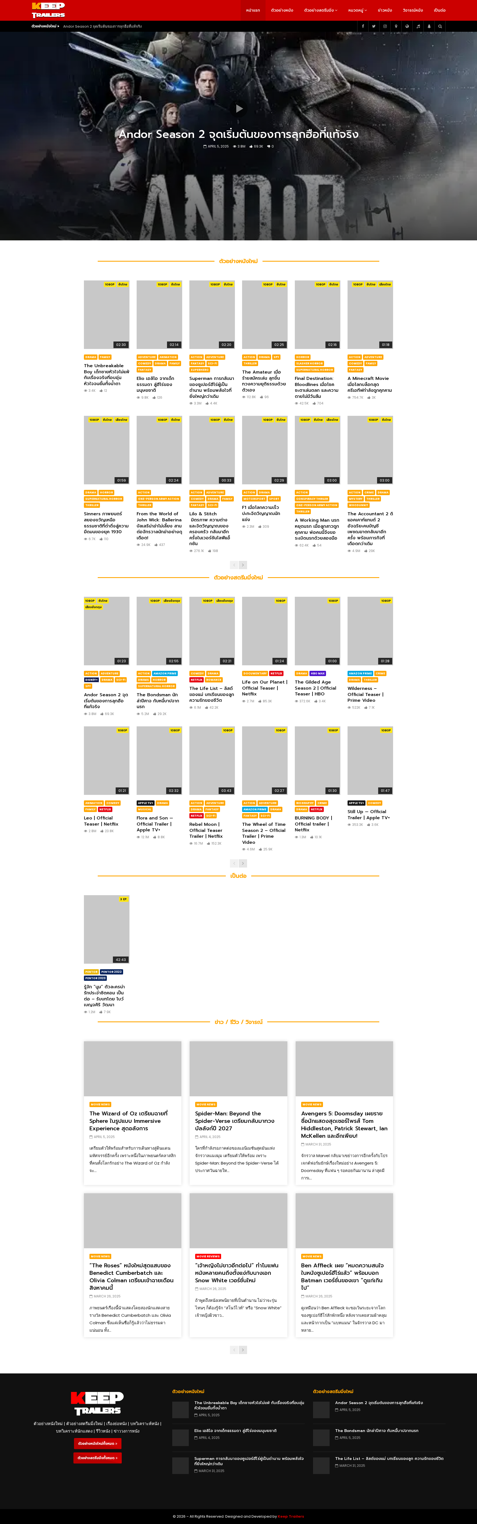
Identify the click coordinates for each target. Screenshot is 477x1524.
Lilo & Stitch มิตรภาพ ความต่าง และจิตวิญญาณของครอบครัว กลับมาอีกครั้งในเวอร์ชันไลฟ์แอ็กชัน (209, 529)
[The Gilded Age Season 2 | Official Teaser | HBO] (317, 631)
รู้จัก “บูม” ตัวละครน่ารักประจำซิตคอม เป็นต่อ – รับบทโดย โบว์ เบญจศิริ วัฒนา (104, 996)
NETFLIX (196, 680)
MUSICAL (144, 809)
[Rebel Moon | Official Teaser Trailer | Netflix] (212, 760)
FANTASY (144, 370)
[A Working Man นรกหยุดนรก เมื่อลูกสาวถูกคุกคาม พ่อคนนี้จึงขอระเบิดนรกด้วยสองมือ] (317, 450)
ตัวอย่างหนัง (282, 10)
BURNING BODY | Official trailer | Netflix (313, 824)
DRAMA (90, 357)
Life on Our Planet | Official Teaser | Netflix (264, 688)
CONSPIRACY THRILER (312, 499)
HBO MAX (318, 673)
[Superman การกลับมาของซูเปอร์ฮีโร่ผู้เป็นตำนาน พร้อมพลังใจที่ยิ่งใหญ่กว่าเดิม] (212, 314)
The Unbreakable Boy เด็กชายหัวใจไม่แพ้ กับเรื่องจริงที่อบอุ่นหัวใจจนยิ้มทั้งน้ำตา (106, 374)
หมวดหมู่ (355, 10)
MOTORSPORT (254, 499)
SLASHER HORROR (309, 363)
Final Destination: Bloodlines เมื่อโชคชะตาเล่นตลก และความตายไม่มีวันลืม (316, 387)
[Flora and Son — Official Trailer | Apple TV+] (159, 760)
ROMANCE (213, 680)
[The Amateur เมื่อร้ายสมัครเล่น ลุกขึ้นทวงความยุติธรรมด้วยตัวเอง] (265, 314)
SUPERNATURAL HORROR (314, 370)
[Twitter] (373, 26)
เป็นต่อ (440, 10)
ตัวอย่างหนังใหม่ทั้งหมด (96, 1443)
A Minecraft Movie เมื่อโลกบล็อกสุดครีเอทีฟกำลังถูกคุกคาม (370, 384)
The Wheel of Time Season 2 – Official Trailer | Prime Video (264, 833)
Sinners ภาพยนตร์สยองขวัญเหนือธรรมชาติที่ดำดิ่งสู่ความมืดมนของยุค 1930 (106, 523)
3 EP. (123, 899)
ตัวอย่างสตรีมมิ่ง (319, 10)
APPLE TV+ (145, 803)
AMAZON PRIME (164, 673)
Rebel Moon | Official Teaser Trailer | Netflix (206, 830)
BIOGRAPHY (305, 803)
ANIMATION (168, 357)
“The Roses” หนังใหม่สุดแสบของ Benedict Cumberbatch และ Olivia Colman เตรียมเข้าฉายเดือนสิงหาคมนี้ (131, 1276)
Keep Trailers (291, 1516)
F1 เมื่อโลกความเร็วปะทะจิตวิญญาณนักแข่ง (261, 513)
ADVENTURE (147, 357)
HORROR (302, 357)
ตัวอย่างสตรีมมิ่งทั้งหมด (97, 1457)
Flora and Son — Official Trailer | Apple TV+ (155, 824)
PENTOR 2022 (111, 972)
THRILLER (250, 363)
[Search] (440, 26)
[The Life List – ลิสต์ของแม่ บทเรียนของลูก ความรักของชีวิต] (212, 631)
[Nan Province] (395, 26)
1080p (110, 284)
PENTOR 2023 (95, 978)
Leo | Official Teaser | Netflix (101, 821)
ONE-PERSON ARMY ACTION (158, 499)
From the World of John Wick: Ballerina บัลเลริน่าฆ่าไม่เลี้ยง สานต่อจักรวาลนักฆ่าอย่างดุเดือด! (159, 526)
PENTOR (91, 972)
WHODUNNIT (358, 505)
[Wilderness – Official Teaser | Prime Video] (370, 631)
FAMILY (105, 357)
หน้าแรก (253, 10)
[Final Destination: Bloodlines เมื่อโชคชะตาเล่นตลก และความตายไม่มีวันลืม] (317, 314)
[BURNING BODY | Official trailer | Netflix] (317, 760)
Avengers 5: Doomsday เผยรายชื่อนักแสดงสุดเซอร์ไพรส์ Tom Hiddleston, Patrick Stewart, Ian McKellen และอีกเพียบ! (344, 1124)
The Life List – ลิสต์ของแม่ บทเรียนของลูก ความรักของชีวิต (211, 694)
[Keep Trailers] (48, 10)
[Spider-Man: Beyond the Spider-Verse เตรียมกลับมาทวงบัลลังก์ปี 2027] (238, 1068)
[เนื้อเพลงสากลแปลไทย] (417, 26)
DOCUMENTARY (255, 673)
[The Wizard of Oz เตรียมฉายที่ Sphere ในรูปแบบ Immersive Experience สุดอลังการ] (132, 1068)
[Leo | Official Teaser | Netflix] (106, 760)
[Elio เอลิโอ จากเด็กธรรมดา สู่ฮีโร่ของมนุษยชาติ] (159, 314)
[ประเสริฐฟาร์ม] (428, 26)
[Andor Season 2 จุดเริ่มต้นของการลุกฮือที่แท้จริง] (106, 631)
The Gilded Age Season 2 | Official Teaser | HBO (315, 688)
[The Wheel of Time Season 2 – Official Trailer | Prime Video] (265, 760)
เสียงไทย (385, 284)
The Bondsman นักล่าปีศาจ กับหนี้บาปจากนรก (158, 701)
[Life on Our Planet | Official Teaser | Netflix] (265, 631)
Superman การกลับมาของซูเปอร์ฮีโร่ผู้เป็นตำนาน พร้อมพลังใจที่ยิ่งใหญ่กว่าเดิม (211, 387)
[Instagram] (384, 26)
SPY (276, 357)
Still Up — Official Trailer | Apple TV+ (369, 814)
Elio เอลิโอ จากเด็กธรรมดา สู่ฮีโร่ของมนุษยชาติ (155, 384)
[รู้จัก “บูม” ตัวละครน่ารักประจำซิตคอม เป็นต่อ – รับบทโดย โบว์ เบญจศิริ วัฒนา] (106, 929)
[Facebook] (362, 26)
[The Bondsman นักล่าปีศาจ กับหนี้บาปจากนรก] (159, 631)
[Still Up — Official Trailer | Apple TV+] (370, 760)
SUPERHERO (200, 370)
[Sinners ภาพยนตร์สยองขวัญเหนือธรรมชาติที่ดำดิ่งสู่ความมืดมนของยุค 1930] (106, 450)
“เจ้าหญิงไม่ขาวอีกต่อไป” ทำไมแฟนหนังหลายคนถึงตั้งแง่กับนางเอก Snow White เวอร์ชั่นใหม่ (237, 1272)
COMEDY (144, 363)
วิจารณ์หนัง (413, 10)
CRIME (369, 492)
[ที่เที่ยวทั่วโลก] (406, 26)
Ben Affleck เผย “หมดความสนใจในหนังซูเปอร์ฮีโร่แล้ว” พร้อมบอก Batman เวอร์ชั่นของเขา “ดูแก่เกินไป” (342, 1276)
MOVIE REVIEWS (208, 1256)
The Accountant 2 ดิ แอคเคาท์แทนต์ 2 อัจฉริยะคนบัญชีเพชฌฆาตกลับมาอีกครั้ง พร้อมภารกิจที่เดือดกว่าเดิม (370, 529)
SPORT (274, 499)
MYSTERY (355, 499)
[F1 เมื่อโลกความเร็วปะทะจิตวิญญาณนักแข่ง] (265, 450)
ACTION (196, 357)
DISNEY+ (91, 680)
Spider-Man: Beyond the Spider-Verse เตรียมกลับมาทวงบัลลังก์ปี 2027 (234, 1121)
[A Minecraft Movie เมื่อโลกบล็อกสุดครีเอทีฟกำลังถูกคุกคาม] (370, 314)
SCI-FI (212, 363)
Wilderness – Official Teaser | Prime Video (365, 694)
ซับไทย (122, 284)
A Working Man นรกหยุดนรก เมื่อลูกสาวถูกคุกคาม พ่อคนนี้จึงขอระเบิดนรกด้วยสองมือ (317, 529)
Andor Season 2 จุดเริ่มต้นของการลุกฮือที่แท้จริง (102, 26)
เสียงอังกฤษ (93, 607)
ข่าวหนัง (385, 10)
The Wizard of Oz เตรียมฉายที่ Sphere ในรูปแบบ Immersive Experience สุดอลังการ (128, 1121)
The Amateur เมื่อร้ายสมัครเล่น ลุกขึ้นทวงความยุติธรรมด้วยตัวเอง (264, 381)
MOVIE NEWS (100, 1104)
